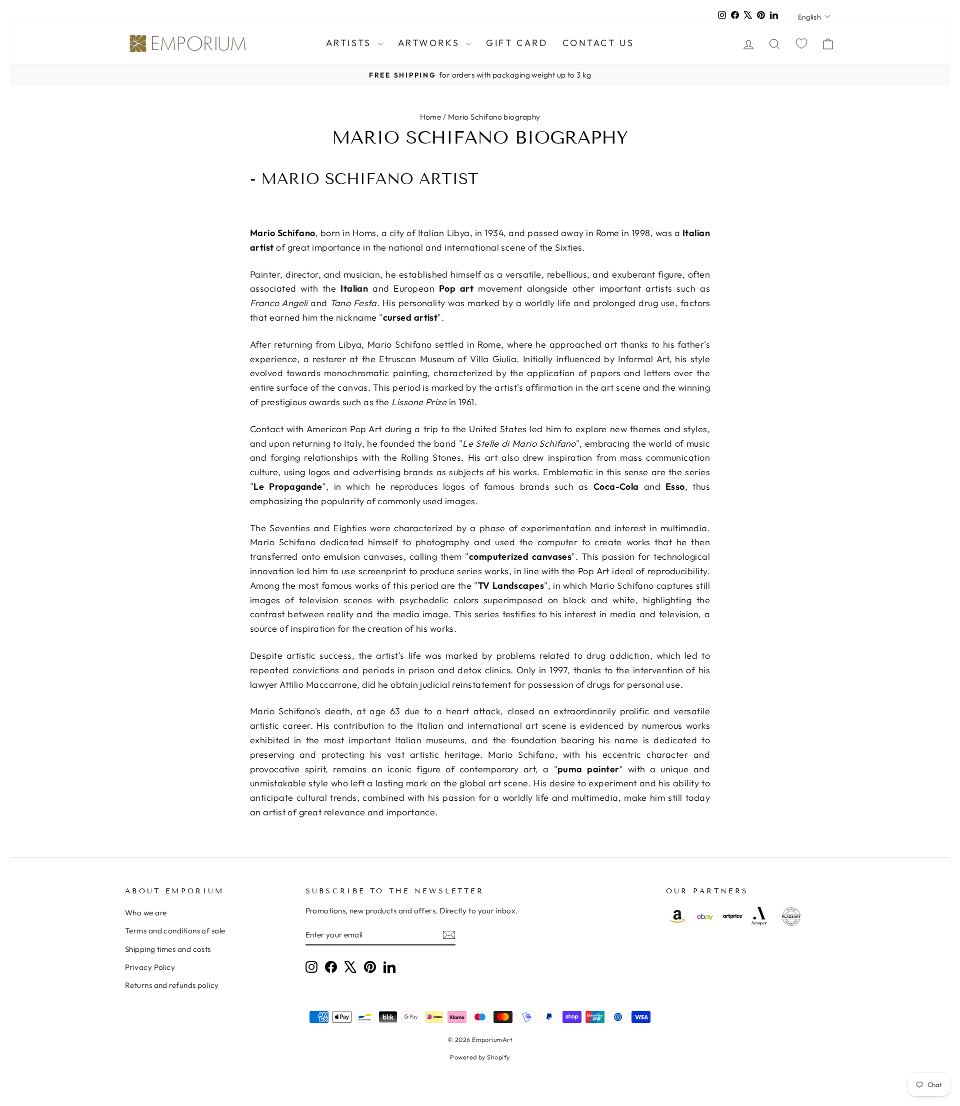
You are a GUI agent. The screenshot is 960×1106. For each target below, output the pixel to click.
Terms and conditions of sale (175, 930)
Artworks (431, 43)
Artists (351, 43)
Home (431, 117)
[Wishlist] (801, 43)
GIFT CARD (517, 43)
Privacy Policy (150, 967)
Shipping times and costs (168, 949)
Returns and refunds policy (172, 985)
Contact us (598, 43)
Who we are (146, 912)
